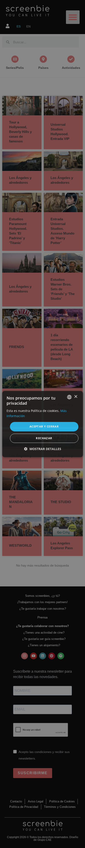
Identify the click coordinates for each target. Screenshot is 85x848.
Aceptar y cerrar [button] (44, 427)
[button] (42, 448)
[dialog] (42, 424)
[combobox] (69, 397)
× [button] (75, 396)
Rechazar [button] (44, 438)
